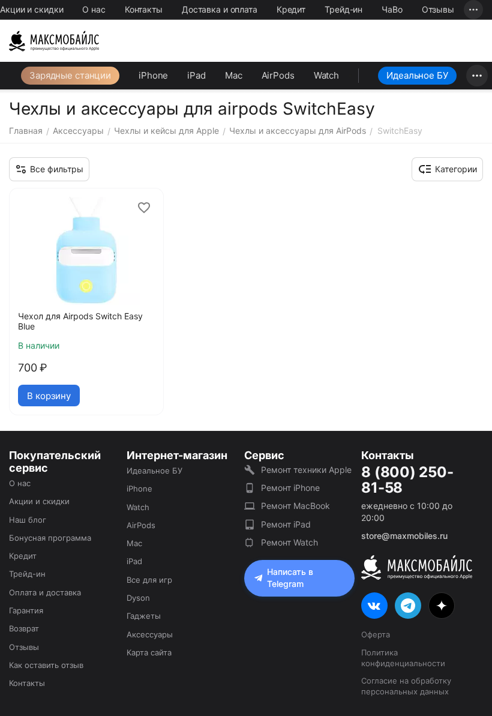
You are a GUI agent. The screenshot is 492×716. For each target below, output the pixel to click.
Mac (233, 75)
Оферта (375, 634)
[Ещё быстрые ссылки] (473, 9)
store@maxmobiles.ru (404, 536)
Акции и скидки (31, 9)
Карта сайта (149, 652)
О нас (93, 9)
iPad (196, 75)
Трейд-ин (343, 9)
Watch (326, 75)
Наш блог (27, 520)
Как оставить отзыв (46, 665)
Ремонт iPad (286, 524)
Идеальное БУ (417, 75)
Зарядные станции (70, 75)
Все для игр (149, 580)
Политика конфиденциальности (403, 658)
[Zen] (441, 605)
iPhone (153, 75)
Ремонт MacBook (295, 506)
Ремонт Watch (289, 542)
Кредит (291, 9)
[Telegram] (408, 605)
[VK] (374, 605)
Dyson (138, 598)
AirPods (278, 75)
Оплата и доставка (45, 592)
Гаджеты (144, 616)
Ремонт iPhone (290, 488)
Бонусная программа (50, 538)
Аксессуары (150, 634)
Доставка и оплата (219, 9)
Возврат (24, 628)
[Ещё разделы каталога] (477, 75)
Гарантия (26, 610)
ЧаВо (392, 9)
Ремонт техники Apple (306, 470)
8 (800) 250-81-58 (407, 480)
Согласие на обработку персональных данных (406, 686)
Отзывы (438, 9)
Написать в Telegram (290, 578)
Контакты (144, 9)
